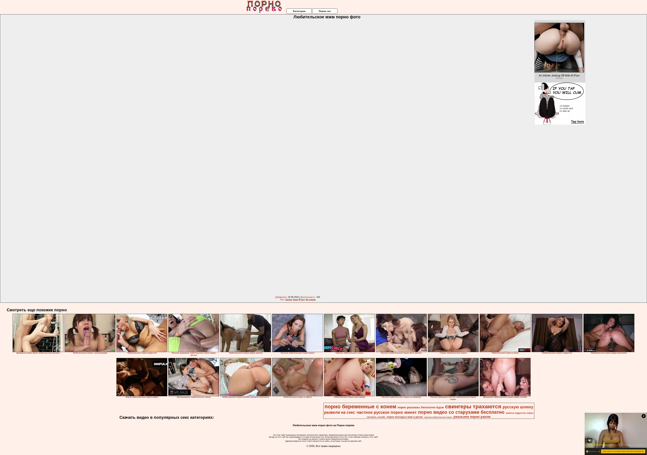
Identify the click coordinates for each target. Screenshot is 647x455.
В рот (302, 299)
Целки (288, 299)
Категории (299, 11)
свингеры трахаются (473, 406)
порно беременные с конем (360, 406)
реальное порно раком (472, 416)
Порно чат (325, 11)
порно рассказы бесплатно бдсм (421, 407)
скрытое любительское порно (438, 417)
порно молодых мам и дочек (405, 417)
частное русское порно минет (387, 412)
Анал (295, 299)
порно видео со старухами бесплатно (461, 412)
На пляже (310, 299)
